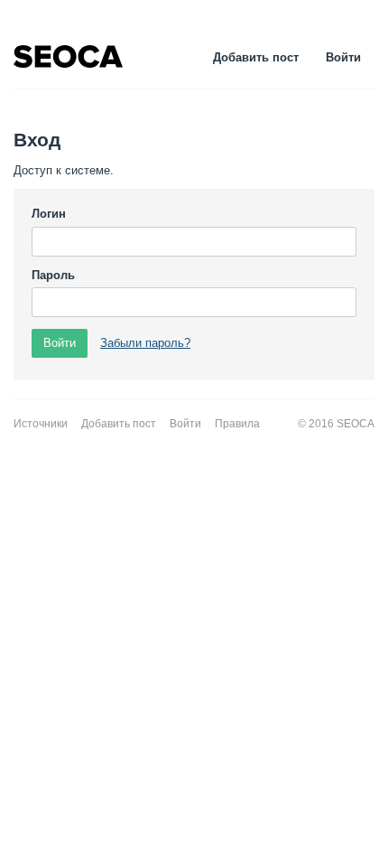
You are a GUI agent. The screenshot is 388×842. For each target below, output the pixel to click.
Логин (49, 213)
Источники (41, 423)
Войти (343, 57)
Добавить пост (256, 57)
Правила (237, 423)
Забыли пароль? (145, 343)
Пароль (53, 275)
